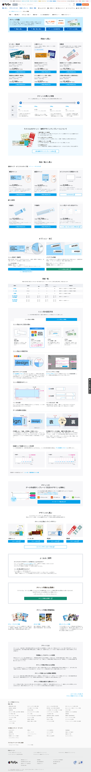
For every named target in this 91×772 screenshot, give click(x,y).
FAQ (50, 735)
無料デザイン (55, 14)
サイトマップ (49, 733)
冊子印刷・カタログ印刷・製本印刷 (53, 708)
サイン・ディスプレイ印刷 (70, 717)
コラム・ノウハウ (30, 732)
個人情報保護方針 (40, 761)
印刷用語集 (67, 730)
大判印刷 (10, 719)
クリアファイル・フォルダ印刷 (52, 711)
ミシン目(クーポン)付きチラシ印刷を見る (70, 226)
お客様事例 (11, 732)
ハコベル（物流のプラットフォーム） (40, 752)
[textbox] (44, 4)
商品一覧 (16, 14)
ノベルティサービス (12, 721)
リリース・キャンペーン (31, 733)
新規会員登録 (85, 4)
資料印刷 (67, 713)
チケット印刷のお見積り (44, 598)
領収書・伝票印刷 (30, 719)
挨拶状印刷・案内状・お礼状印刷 (53, 715)
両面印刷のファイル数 (34, 472)
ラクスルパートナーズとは (13, 744)
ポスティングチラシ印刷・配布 (33, 706)
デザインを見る (15, 541)
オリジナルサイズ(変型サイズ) (29, 563)
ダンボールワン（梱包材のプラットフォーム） (67, 752)
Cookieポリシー (40, 763)
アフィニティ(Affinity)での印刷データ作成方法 (48, 493)
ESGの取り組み (23, 765)
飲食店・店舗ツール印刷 (31, 721)
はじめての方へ (11, 730)
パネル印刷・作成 (50, 713)
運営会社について (24, 759)
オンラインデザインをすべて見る (45, 546)
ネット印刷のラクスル (13, 702)
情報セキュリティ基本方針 (26, 763)
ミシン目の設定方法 (44, 14)
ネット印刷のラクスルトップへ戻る (75, 695)
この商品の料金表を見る (20, 71)
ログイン (79, 4)
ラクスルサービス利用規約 (58, 759)
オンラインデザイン (50, 373)
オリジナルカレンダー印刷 (13, 715)
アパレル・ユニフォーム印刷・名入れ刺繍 (73, 721)
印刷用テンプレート (13, 735)
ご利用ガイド (29, 735)
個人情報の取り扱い (56, 761)
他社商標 (54, 763)
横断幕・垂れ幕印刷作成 (69, 715)
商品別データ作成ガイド (53, 492)
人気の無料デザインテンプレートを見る (44, 151)
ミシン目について (15, 191)
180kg (51, 106)
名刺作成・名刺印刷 (12, 708)
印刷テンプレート (65, 14)
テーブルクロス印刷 (50, 721)
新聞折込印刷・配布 (12, 706)
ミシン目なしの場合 (61, 319)
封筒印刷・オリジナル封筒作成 (71, 711)
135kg (35, 106)
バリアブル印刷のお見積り (63, 269)
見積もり (29, 730)
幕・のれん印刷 (49, 717)
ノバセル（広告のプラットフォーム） (15, 752)
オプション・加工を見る (34, 166)
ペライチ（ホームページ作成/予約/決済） (15, 754)
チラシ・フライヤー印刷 (14, 624)
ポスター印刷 (37, 624)
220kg (67, 106)
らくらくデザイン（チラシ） (14, 737)
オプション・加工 (25, 14)
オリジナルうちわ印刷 (69, 719)
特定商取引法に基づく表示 (26, 761)
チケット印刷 (29, 713)
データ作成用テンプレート (18, 373)
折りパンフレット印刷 (64, 624)
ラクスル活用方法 (50, 730)
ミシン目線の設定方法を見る (26, 271)
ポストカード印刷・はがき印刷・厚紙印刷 (16, 711)
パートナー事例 (30, 744)
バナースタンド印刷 (12, 717)
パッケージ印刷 (11, 723)
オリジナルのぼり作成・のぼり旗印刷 (34, 715)
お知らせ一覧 (11, 733)
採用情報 (38, 759)
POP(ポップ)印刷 (50, 719)
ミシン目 (26, 472)
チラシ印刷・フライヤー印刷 (32, 708)
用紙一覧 (35, 14)
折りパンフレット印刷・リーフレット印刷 (73, 708)
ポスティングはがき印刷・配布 (52, 706)
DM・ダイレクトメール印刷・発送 (71, 706)
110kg (20, 106)
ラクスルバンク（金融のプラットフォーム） (41, 754)
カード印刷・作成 (12, 713)
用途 (10, 14)
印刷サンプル (69, 732)
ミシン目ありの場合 (29, 319)
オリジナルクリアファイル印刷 (33, 711)
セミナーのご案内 (50, 732)
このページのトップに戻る (76, 694)
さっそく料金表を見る (26, 269)
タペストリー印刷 (30, 717)
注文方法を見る (70, 194)
